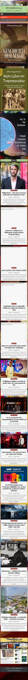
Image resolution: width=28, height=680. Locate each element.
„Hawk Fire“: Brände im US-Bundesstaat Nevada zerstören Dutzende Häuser (13, 232)
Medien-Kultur (14, 190)
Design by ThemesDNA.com (14, 670)
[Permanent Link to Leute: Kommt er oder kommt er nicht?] (14, 257)
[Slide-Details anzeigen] (14, 44)
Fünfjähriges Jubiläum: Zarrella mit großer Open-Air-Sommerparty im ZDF (14, 383)
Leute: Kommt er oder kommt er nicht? (14, 270)
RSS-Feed (10, 197)
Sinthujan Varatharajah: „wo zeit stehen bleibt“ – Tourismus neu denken (14, 618)
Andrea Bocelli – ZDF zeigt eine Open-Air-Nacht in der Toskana (14, 453)
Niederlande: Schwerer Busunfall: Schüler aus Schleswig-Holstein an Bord (14, 308)
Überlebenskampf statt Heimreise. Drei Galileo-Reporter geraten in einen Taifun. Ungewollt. (14, 525)
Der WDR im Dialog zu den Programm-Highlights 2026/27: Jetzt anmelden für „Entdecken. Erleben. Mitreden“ (14, 488)
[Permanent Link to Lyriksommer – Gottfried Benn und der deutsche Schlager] (14, 554)
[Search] (26, 14)
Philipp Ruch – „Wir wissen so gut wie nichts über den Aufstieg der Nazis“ (14, 194)
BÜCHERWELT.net (14, 8)
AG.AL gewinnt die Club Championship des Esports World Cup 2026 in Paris (14, 419)
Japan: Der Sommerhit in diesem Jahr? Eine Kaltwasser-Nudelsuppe (14, 347)
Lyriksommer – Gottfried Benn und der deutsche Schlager (13, 572)
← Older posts (3, 634)
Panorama (14, 228)
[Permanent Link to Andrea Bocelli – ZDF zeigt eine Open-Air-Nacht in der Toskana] (14, 441)
